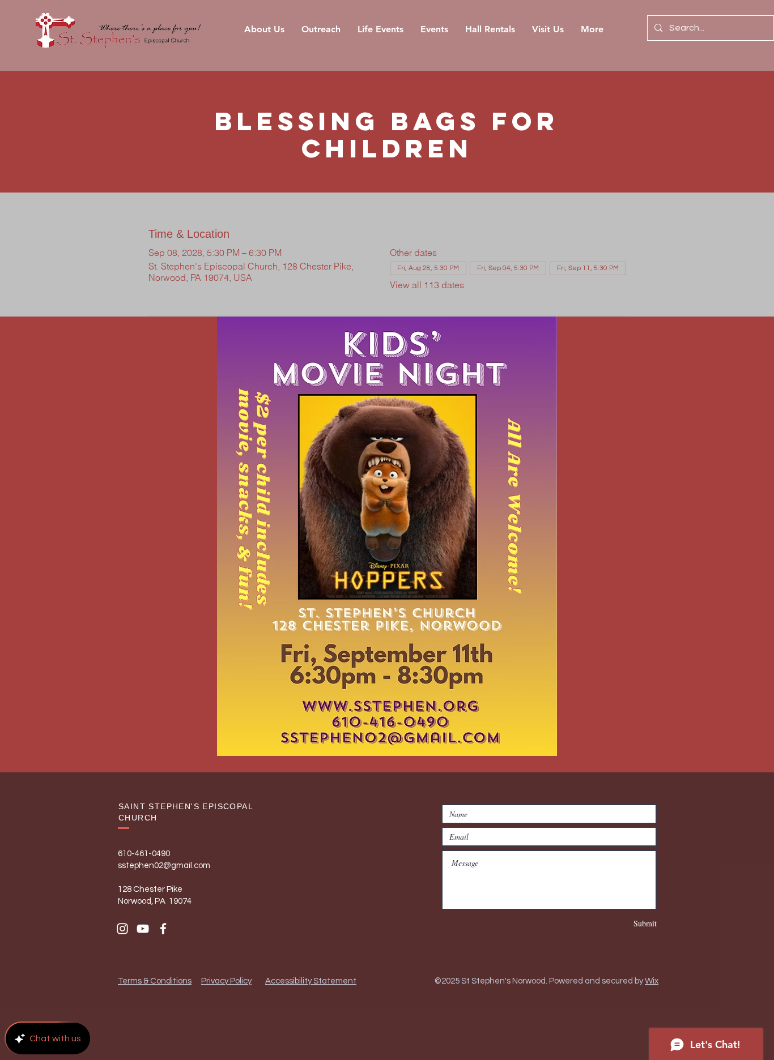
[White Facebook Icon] (163, 928)
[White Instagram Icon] (122, 928)
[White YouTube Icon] (142, 928)
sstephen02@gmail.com (164, 865)
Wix (651, 981)
